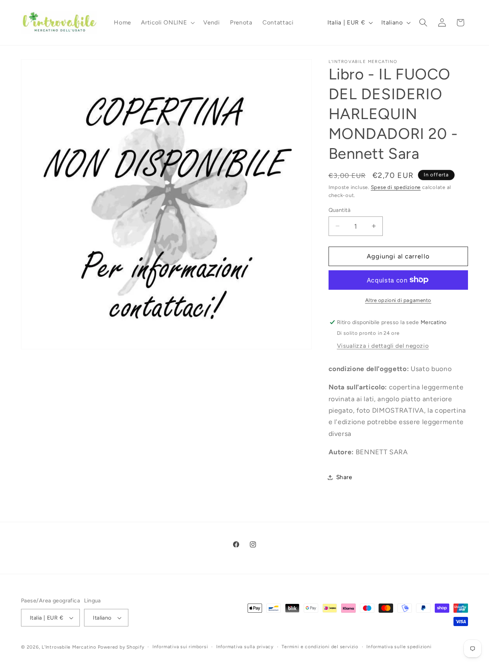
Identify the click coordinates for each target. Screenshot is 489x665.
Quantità (340, 209)
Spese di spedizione (396, 187)
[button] (167, 22)
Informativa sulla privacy (245, 646)
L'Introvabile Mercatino (69, 647)
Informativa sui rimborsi (180, 646)
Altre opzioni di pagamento (398, 300)
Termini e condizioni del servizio (320, 646)
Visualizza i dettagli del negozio (383, 345)
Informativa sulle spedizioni (399, 646)
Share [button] (344, 477)
